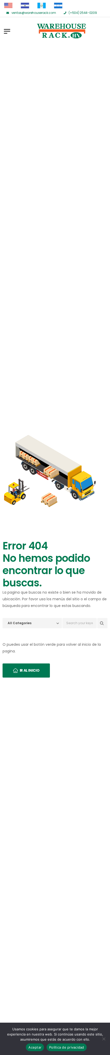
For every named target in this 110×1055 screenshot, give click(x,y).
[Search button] (102, 623)
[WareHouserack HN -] (41, 31)
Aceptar (34, 1047)
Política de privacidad (66, 1047)
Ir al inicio (30, 670)
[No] (103, 1038)
